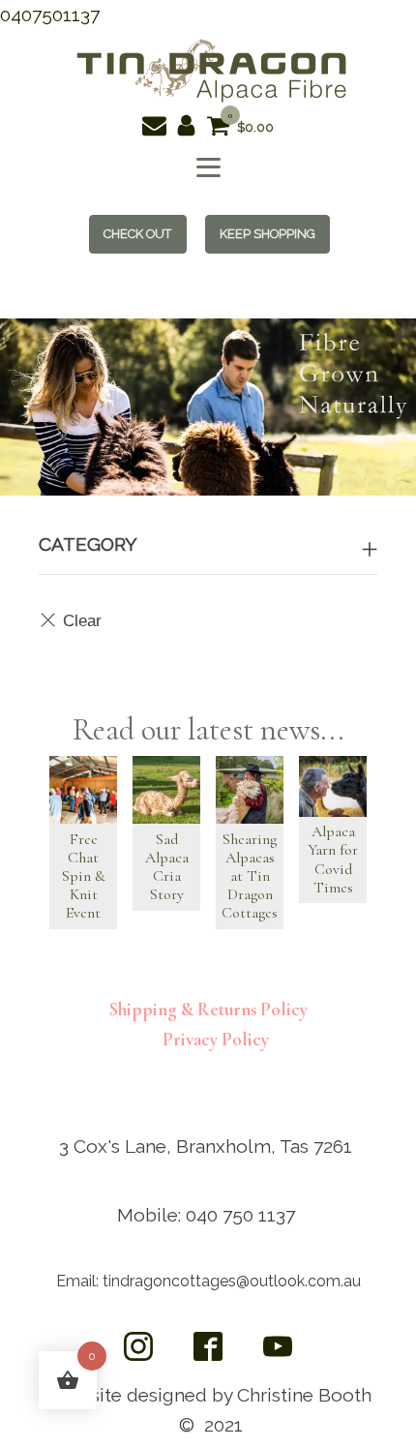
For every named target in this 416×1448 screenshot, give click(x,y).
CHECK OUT (137, 233)
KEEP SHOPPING (267, 233)
